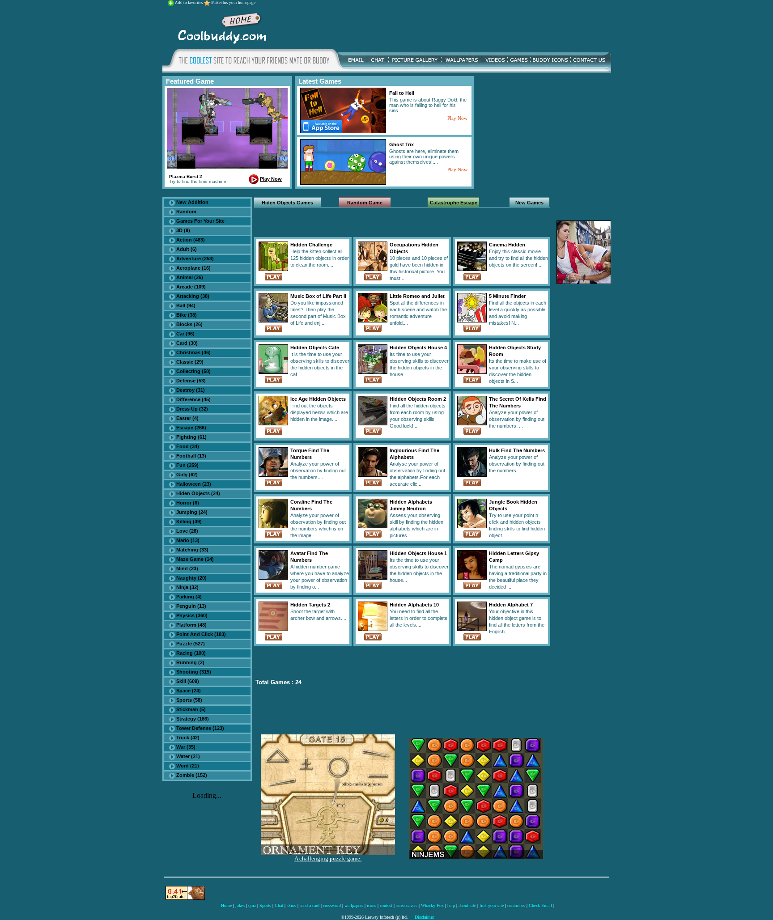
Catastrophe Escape (453, 202)
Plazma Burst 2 (185, 176)
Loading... (206, 795)
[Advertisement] (441, 26)
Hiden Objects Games (287, 202)
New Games (529, 202)
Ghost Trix (401, 144)
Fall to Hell (401, 93)
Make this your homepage (233, 2)
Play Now (271, 179)
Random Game (364, 202)
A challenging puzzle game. (327, 858)
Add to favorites (189, 2)
